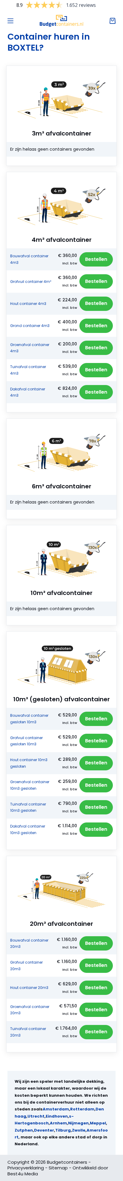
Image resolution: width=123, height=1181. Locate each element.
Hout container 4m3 (28, 303)
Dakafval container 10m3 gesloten (27, 829)
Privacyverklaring (25, 1168)
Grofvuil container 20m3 (26, 965)
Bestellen (96, 259)
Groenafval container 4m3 (29, 348)
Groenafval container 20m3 (29, 1010)
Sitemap (58, 1168)
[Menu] (10, 21)
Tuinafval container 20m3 (28, 1032)
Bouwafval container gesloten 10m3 (29, 719)
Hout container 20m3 (29, 987)
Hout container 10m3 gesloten (28, 763)
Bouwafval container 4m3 (29, 259)
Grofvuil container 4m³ (30, 281)
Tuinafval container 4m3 (28, 370)
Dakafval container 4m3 (27, 392)
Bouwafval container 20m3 (29, 943)
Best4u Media (22, 1174)
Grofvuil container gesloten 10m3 (26, 741)
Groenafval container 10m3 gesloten (29, 785)
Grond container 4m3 (30, 325)
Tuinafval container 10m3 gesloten (28, 807)
